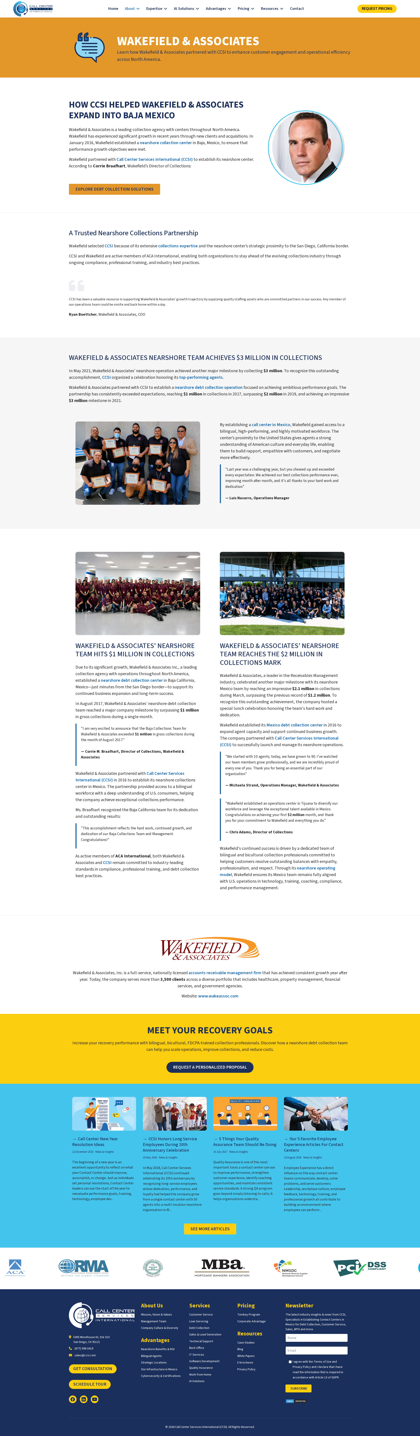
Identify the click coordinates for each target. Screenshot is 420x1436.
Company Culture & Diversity (159, 1328)
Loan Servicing (198, 1321)
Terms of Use (322, 1362)
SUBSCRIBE (298, 1388)
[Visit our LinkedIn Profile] (84, 1399)
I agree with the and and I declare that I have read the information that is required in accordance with (318, 1370)
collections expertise (178, 246)
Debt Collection (199, 1328)
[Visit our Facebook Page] (73, 1399)
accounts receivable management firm (225, 973)
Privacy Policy (246, 1369)
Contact (297, 8)
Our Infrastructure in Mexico (159, 1369)
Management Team (153, 1321)
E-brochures (245, 1362)
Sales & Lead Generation (205, 1334)
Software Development (204, 1361)
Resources (269, 8)
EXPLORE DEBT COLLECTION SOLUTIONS (114, 189)
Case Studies (246, 1342)
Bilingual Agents (151, 1356)
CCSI (109, 246)
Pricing (243, 8)
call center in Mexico (271, 425)
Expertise (154, 8)
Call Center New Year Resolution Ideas (95, 1142)
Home (113, 8)
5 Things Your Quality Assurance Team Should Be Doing (244, 1142)
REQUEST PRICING (377, 8)
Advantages (216, 8)
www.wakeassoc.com (218, 996)
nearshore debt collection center (132, 680)
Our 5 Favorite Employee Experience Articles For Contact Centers (313, 1144)
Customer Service (201, 1314)
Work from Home (200, 1374)
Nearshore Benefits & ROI (158, 1349)
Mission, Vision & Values (156, 1314)
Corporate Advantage (251, 1321)
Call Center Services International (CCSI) (155, 159)
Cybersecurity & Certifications (161, 1376)
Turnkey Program (248, 1314)
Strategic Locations (154, 1362)
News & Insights (104, 1152)
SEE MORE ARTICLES (210, 1229)
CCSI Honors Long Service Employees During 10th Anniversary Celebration (170, 1144)
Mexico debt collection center (294, 725)
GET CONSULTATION (92, 1369)
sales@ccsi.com (85, 1355)
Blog (240, 1349)
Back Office (196, 1348)
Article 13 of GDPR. (327, 1377)
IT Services (196, 1355)
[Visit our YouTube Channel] (94, 1399)
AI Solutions (184, 8)
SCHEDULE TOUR (89, 1384)
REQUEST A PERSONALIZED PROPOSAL (210, 1067)
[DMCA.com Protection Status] (318, 1401)
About (130, 8)
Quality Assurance (201, 1368)
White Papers (246, 1356)
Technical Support (201, 1341)
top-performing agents (201, 377)
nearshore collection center (166, 143)
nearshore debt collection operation (209, 387)
